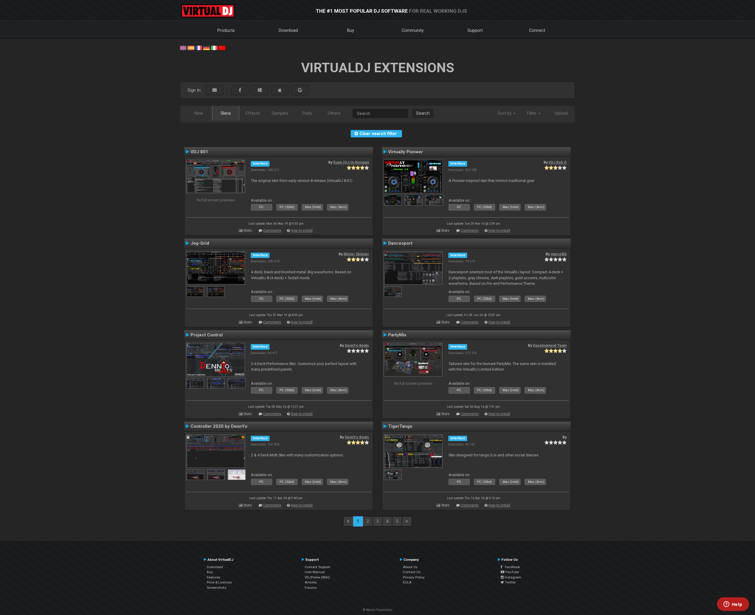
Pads (307, 113)
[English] (183, 47)
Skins (226, 113)
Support (475, 30)
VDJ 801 (199, 151)
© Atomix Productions (378, 610)
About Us (410, 567)
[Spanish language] (191, 47)
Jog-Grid (200, 243)
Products (226, 30)
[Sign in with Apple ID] (279, 90)
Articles (311, 582)
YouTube (511, 572)
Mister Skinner (356, 254)
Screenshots (216, 588)
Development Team (550, 345)
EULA (407, 582)
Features (213, 577)
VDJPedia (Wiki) (317, 577)
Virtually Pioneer (405, 151)
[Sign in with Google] (300, 90)
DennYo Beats (357, 345)
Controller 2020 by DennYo (219, 426)
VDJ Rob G (558, 162)
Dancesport (400, 243)
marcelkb (559, 254)
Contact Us (412, 572)
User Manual (315, 572)
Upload (561, 113)
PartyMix (397, 335)
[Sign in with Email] (214, 90)
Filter (532, 113)
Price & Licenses (219, 582)
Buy (350, 30)
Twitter (510, 582)
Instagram (512, 577)
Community (413, 30)
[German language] (206, 47)
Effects (253, 113)
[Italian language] (214, 47)
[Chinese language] (222, 47)
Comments (272, 230)
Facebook (511, 567)
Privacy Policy (414, 577)
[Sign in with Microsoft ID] (260, 90)
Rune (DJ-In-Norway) (351, 162)
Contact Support (317, 567)
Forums (311, 588)
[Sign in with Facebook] (240, 90)
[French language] (199, 47)
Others (334, 113)
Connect (537, 30)
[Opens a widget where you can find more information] (733, 604)
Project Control (207, 335)
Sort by (505, 113)
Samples (280, 113)
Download (288, 30)
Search (423, 113)
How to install (302, 230)
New (198, 113)
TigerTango (400, 426)
